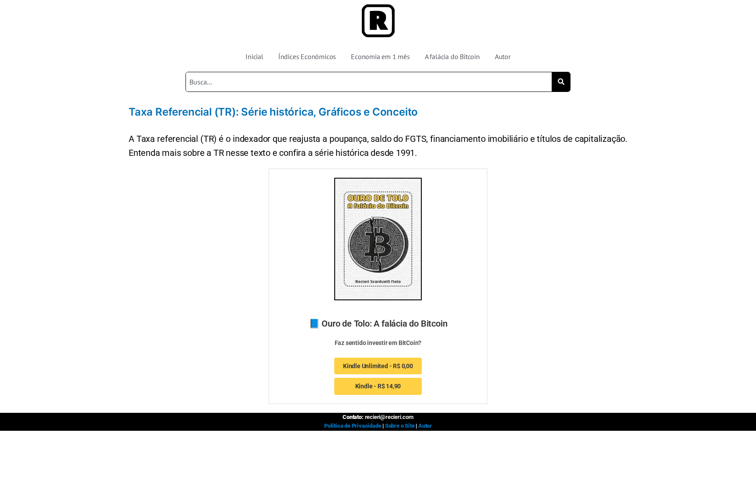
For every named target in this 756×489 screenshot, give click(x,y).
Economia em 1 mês (380, 56)
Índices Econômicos (307, 56)
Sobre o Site (400, 425)
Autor (503, 56)
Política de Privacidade (352, 425)
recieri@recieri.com (389, 417)
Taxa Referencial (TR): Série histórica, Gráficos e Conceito (273, 112)
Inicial (254, 56)
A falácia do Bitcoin (452, 56)
